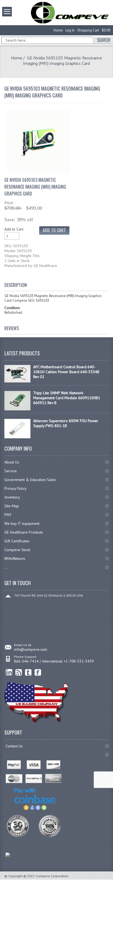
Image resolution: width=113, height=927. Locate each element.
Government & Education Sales (30, 479)
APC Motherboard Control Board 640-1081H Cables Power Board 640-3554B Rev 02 (66, 371)
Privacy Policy (15, 488)
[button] (112, 926)
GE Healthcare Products (23, 532)
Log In (70, 30)
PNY (7, 514)
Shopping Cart (88, 30)
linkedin (9, 672)
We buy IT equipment (21, 523)
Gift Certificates (17, 541)
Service (10, 470)
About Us (11, 462)
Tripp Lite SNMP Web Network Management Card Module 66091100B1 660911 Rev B (66, 397)
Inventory (12, 497)
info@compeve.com (30, 649)
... (5, 567)
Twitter (28, 672)
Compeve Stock (17, 549)
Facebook (38, 672)
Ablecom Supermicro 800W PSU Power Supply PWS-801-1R (65, 423)
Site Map (11, 505)
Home (58, 30)
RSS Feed (18, 672)
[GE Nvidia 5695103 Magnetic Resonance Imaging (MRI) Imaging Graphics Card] (38, 171)
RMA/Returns (14, 558)
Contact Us (14, 746)
